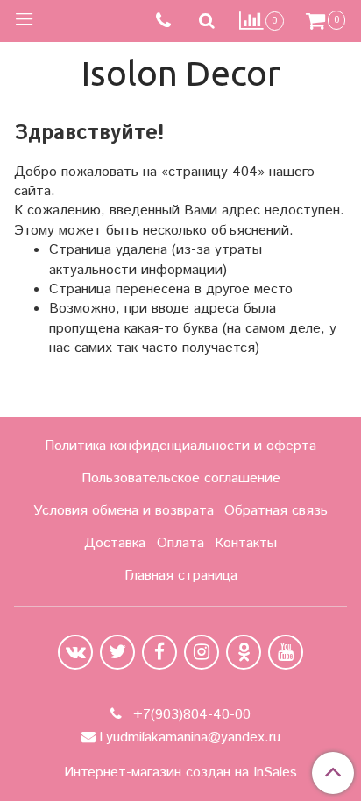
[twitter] (117, 652)
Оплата (180, 543)
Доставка (114, 543)
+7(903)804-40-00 (190, 715)
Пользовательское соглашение (180, 478)
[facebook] (159, 652)
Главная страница (180, 576)
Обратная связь (276, 511)
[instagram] (201, 652)
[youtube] (285, 652)
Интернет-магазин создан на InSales (180, 773)
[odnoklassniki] (243, 652)
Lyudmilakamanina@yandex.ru (189, 737)
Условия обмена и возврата (123, 511)
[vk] (75, 652)
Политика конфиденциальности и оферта (180, 446)
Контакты (246, 543)
